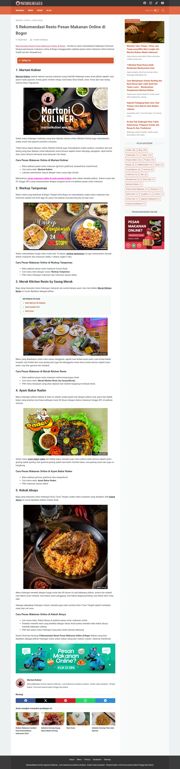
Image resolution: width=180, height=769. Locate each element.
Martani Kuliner (134, 184)
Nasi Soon (29, 311)
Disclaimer (97, 759)
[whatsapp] (85, 700)
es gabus (146, 194)
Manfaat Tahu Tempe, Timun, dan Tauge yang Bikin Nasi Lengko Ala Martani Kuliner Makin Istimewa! (143, 49)
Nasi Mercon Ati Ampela (35, 303)
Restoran (156, 189)
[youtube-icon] (162, 3)
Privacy (87, 759)
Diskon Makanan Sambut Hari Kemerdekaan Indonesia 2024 (26, 731)
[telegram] (105, 700)
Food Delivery (133, 170)
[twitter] (45, 700)
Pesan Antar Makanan (137, 189)
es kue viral (132, 199)
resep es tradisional (135, 204)
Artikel (130, 150)
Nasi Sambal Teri (32, 307)
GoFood (148, 170)
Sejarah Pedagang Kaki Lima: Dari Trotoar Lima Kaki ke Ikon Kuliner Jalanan (143, 106)
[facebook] (26, 700)
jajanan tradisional (150, 199)
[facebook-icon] (145, 3)
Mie (144, 174)
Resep (40, 10)
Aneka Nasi (133, 155)
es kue (159, 194)
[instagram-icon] (150, 3)
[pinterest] (65, 700)
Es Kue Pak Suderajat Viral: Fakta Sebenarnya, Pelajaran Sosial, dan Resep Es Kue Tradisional (143, 125)
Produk (149, 160)
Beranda (20, 10)
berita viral (132, 194)
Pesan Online (133, 160)
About (71, 759)
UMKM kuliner (144, 165)
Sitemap (107, 759)
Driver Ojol (148, 179)
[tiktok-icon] (156, 3)
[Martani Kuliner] (31, 3)
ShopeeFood (133, 179)
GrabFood (132, 174)
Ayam (159, 165)
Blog (49, 10)
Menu (30, 10)
